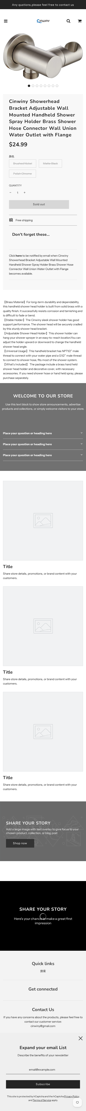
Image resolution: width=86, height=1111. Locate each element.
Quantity (15, 185)
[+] (24, 193)
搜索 (43, 971)
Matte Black (50, 163)
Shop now (20, 843)
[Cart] (79, 21)
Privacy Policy (71, 1096)
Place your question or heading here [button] (27, 433)
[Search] (68, 21)
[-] (10, 193)
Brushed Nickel (22, 163)
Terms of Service (42, 1100)
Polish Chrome (22, 173)
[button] (29, 86)
